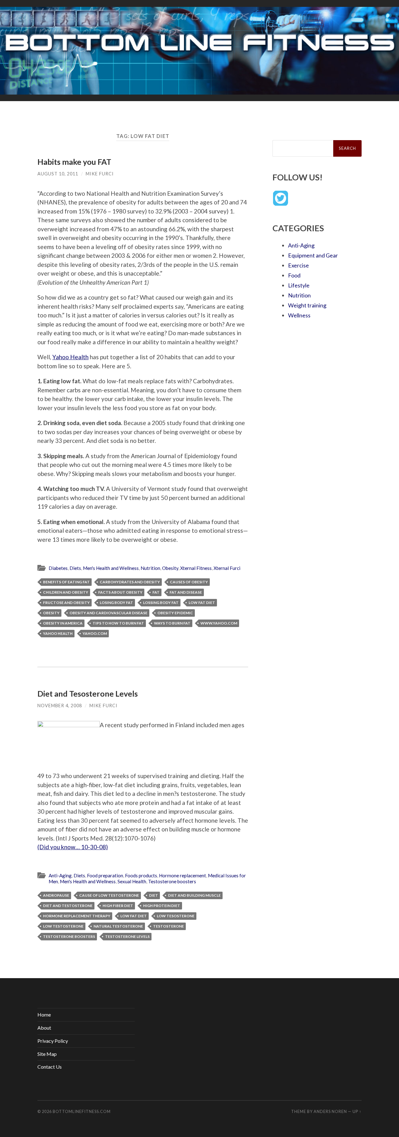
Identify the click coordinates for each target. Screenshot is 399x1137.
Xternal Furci (227, 568)
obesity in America (63, 623)
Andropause (56, 895)
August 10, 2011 (57, 173)
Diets (75, 568)
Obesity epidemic (175, 612)
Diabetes (58, 568)
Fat (156, 592)
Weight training (307, 305)
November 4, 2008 (59, 705)
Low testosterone (63, 926)
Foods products (141, 875)
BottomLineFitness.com (82, 1111)
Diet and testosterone (68, 905)
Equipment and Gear (313, 255)
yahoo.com (95, 633)
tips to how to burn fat (118, 623)
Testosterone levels (127, 936)
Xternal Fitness (196, 568)
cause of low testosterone (109, 895)
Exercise (298, 265)
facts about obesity (120, 592)
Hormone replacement (182, 875)
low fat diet (202, 602)
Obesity (170, 568)
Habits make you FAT (74, 161)
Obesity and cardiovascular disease (108, 612)
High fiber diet (118, 905)
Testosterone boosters (172, 881)
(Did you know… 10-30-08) (72, 846)
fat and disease (186, 592)
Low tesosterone (176, 916)
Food (294, 275)
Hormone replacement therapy (76, 916)
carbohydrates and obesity (130, 582)
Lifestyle (299, 285)
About (44, 1028)
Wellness (299, 315)
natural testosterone (118, 926)
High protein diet (161, 905)
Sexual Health (132, 881)
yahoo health (58, 633)
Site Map (47, 1054)
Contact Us (49, 1067)
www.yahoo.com (218, 623)
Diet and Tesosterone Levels (87, 693)
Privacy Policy (52, 1041)
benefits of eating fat (66, 582)
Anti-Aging (60, 875)
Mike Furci (100, 173)
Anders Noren (330, 1111)
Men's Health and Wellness (111, 568)
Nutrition (150, 568)
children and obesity (65, 592)
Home (44, 1014)
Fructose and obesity (66, 602)
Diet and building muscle (194, 895)
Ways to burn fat (172, 623)
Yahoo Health (70, 356)
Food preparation (105, 875)
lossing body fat (161, 602)
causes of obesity (189, 582)
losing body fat (116, 602)
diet (153, 895)
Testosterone (168, 926)
